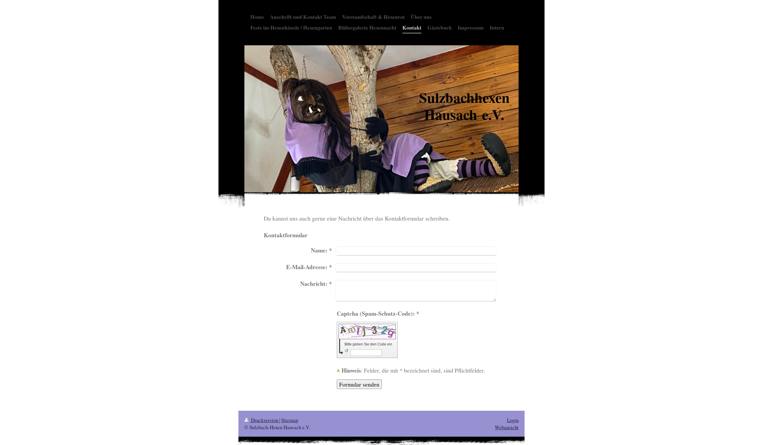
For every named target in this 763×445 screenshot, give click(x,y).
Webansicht (507, 427)
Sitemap (289, 420)
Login (513, 420)
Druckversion (264, 420)
